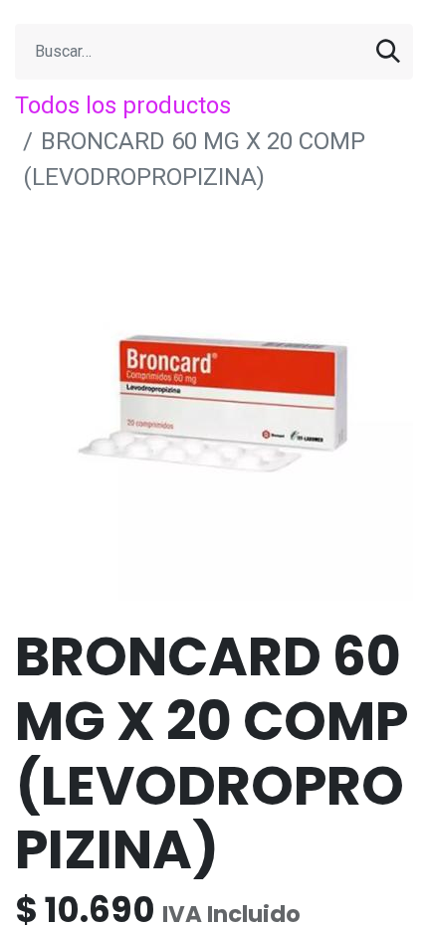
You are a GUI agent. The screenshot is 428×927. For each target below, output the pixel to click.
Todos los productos (123, 105)
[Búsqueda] (388, 52)
